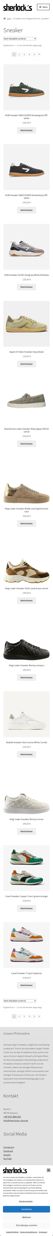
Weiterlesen (26, 130)
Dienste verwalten (26, 1201)
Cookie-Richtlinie (12, 1232)
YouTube (7, 1158)
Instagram (8, 1147)
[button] (48, 1170)
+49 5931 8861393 (12, 1116)
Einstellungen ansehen (26, 1225)
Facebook (8, 1151)
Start (9, 18)
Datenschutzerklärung (28, 1232)
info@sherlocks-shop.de (15, 1120)
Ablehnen (26, 1217)
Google (7, 1154)
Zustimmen (26, 1209)
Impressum (43, 1232)
